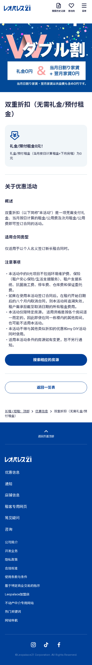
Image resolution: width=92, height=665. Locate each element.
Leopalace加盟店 (17, 594)
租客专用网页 (16, 506)
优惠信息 (41, 411)
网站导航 (11, 620)
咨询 (8, 529)
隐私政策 (11, 559)
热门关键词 (13, 611)
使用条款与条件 (16, 577)
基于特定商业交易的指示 (22, 586)
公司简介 (11, 542)
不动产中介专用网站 (19, 603)
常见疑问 (12, 518)
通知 (8, 484)
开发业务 (11, 551)
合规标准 (11, 568)
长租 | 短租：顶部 (17, 411)
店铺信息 (12, 495)
